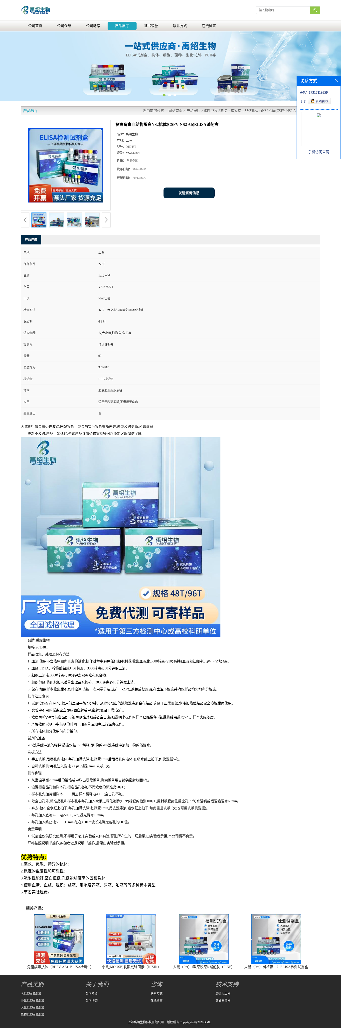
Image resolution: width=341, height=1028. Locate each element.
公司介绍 (64, 26)
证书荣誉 (151, 26)
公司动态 (93, 26)
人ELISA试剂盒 (31, 993)
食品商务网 (222, 1000)
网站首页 (175, 111)
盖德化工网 (222, 993)
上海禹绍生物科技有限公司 (146, 1022)
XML (207, 1022)
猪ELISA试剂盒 (215, 111)
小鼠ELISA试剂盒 (32, 1000)
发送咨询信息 (188, 193)
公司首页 (35, 26)
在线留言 (209, 26)
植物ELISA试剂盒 (32, 1014)
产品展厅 (122, 26)
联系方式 (180, 26)
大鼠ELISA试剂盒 (32, 1007)
